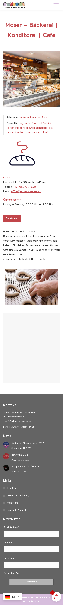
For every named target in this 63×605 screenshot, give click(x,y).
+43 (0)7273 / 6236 (24, 187)
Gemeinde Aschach (16, 510)
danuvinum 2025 (20, 455)
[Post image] (6, 444)
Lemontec (36, 601)
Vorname (8, 543)
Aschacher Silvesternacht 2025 (27, 443)
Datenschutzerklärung (18, 496)
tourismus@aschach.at (22, 427)
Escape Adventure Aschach (25, 467)
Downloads (12, 488)
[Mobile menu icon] (56, 5)
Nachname (9, 558)
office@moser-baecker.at (26, 191)
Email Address (11, 527)
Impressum (12, 503)
